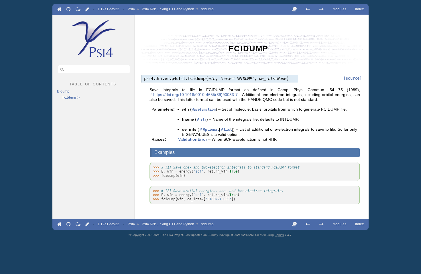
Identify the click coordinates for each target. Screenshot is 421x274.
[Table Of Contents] (294, 9)
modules (339, 9)
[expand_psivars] (308, 9)
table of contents (93, 84)
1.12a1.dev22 (108, 9)
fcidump (207, 9)
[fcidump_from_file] (321, 9)
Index (359, 9)
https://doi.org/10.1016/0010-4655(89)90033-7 (195, 95)
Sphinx (279, 234)
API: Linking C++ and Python (168, 9)
